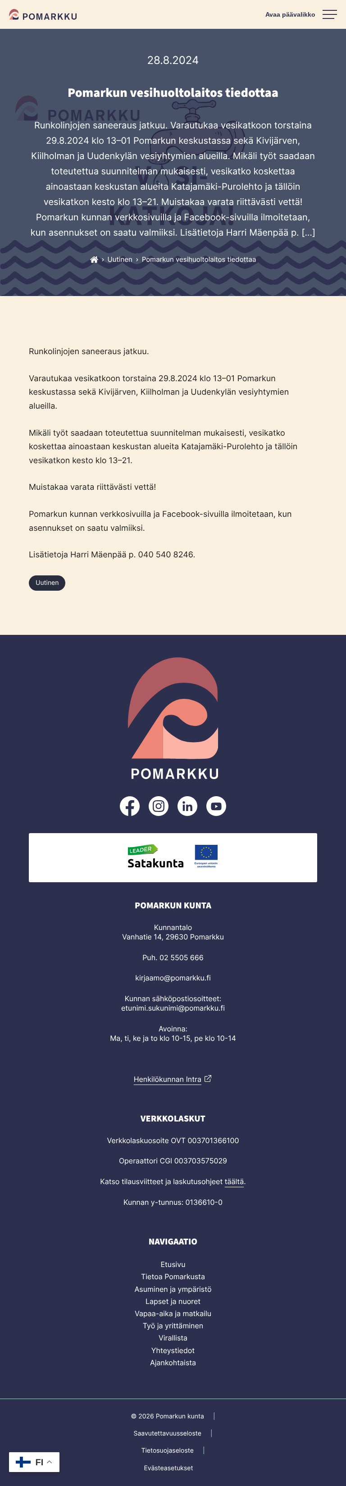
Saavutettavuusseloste (167, 1433)
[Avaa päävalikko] (301, 14)
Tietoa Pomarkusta (173, 1276)
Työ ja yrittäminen (173, 1325)
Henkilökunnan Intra (167, 1079)
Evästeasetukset (168, 1468)
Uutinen (47, 583)
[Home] (94, 259)
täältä (234, 1181)
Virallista (173, 1337)
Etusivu (172, 1264)
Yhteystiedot (173, 1350)
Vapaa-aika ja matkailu (173, 1313)
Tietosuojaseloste (167, 1450)
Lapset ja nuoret (173, 1301)
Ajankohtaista (173, 1362)
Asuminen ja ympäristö (172, 1289)
